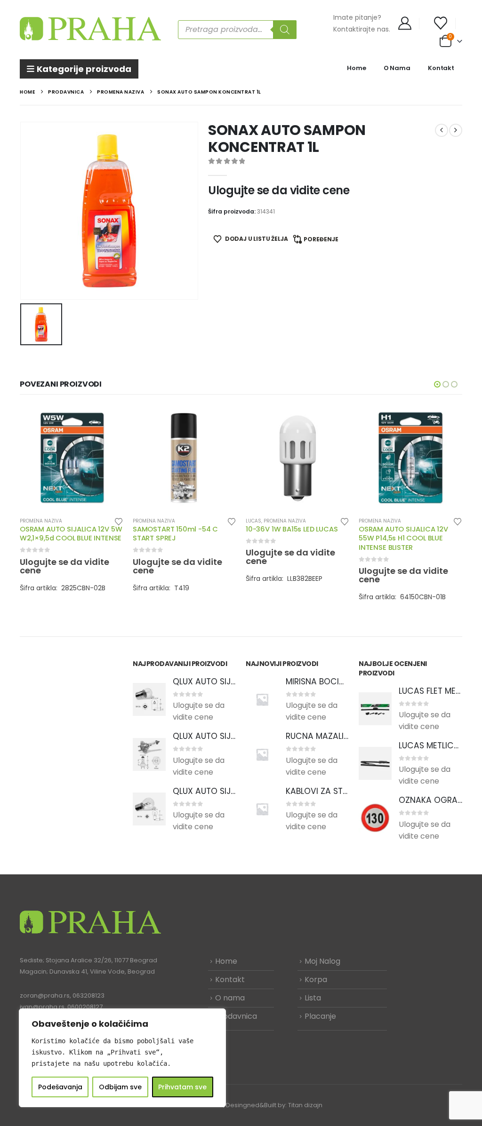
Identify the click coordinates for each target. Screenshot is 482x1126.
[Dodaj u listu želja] (118, 521)
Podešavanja (60, 1087)
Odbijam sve (120, 1087)
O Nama (397, 67)
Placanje (320, 1016)
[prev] (441, 130)
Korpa (316, 979)
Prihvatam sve (182, 1087)
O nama (230, 997)
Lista (313, 997)
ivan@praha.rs (42, 1006)
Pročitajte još (107, 421)
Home (356, 67)
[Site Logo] (90, 29)
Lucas (253, 520)
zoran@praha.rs (45, 995)
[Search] (285, 29)
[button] (437, 384)
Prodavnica (236, 1016)
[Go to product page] (71, 457)
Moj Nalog (322, 961)
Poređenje (321, 239)
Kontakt (441, 67)
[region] (122, 1057)
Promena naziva (41, 520)
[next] (455, 130)
